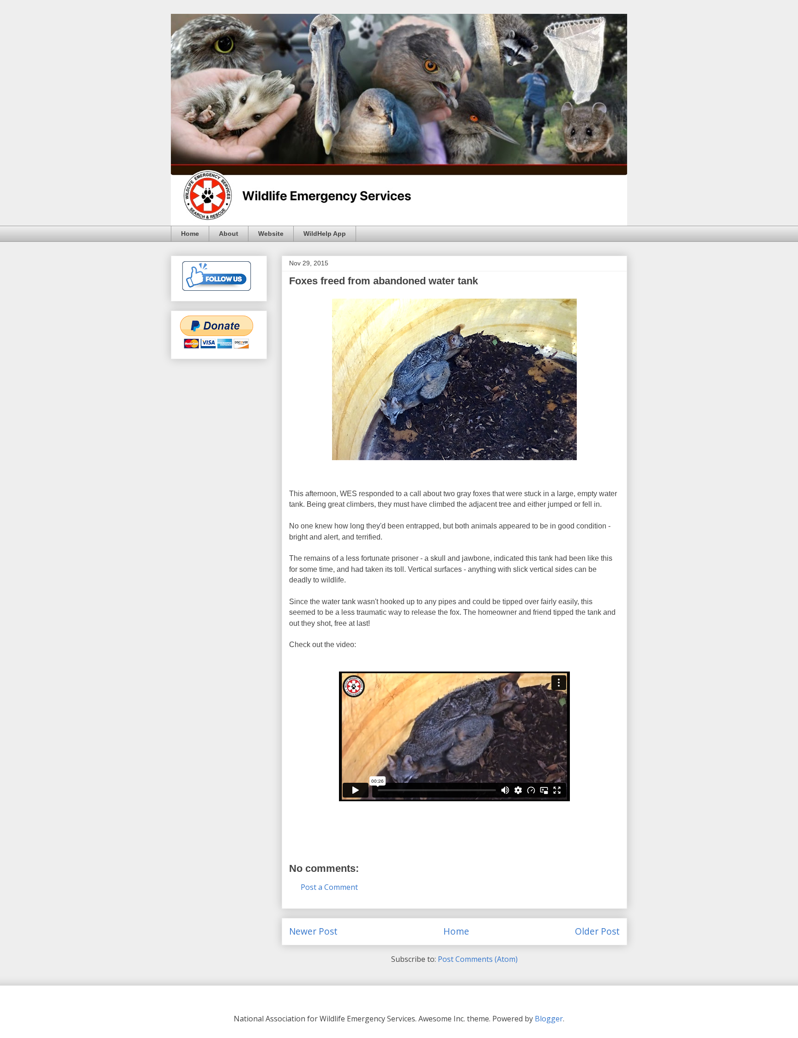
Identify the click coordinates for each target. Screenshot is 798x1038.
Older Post (597, 931)
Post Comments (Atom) (478, 959)
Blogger (549, 1019)
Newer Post (313, 931)
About (228, 233)
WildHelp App (324, 233)
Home (190, 233)
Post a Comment (329, 887)
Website (271, 233)
